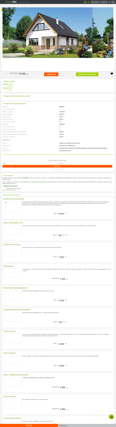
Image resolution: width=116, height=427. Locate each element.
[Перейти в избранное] (109, 1)
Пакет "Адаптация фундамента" (16, 288)
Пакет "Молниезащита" (13, 418)
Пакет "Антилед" (10, 396)
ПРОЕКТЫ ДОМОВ (24, 2)
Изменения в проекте (12, 244)
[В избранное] (112, 73)
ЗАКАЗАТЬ (51, 74)
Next (107, 38)
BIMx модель (8, 266)
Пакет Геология (10, 331)
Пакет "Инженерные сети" (13, 223)
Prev (8, 38)
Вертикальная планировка (14, 199)
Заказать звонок (87, 74)
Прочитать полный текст (9, 190)
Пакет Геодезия (10, 353)
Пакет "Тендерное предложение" (16, 375)
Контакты (94, 2)
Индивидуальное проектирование (17, 309)
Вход (103, 2)
